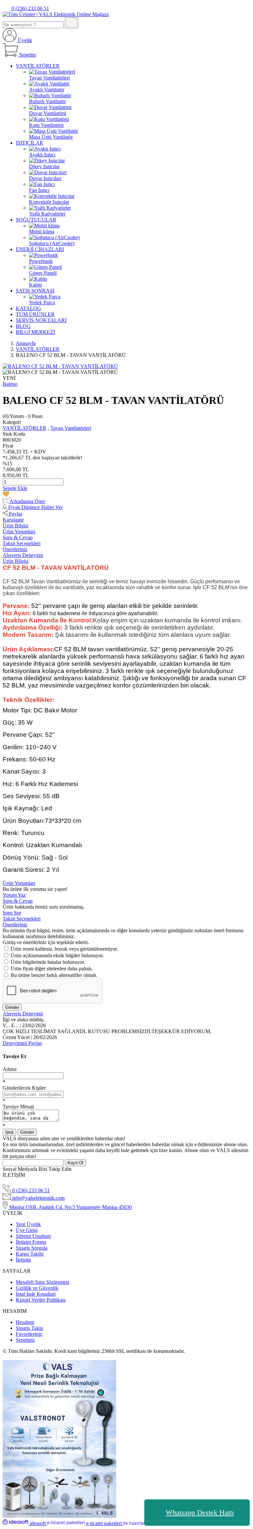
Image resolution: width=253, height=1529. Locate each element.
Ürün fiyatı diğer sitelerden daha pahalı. (52, 968)
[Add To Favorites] (10, 495)
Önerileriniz (15, 549)
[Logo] (56, 14)
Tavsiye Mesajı (18, 1106)
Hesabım (25, 1322)
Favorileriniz (29, 1334)
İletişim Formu (31, 1242)
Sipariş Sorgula (31, 1248)
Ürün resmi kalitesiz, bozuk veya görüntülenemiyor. (64, 949)
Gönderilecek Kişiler (24, 1088)
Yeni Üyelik (28, 1224)
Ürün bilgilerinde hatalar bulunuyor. (48, 962)
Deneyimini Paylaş (22, 1043)
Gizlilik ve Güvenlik (37, 1288)
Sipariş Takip (29, 1328)
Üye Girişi (27, 1230)
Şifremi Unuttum (33, 1236)
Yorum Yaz (14, 895)
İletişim (23, 1260)
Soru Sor (12, 912)
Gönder (12, 1007)
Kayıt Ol (75, 1162)
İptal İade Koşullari (36, 1294)
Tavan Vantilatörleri (70, 428)
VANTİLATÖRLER (24, 428)
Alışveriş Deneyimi (23, 555)
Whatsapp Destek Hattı (200, 1512)
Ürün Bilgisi (15, 525)
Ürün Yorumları (19, 531)
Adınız (10, 1069)
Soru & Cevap (18, 537)
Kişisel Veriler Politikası (41, 1300)
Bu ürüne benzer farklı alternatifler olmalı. (54, 975)
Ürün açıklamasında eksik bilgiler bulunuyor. (57, 955)
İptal (9, 1132)
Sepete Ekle (15, 488)
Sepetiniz (25, 1340)
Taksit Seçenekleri (22, 543)
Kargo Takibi (29, 1254)
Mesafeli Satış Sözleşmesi (42, 1282)
